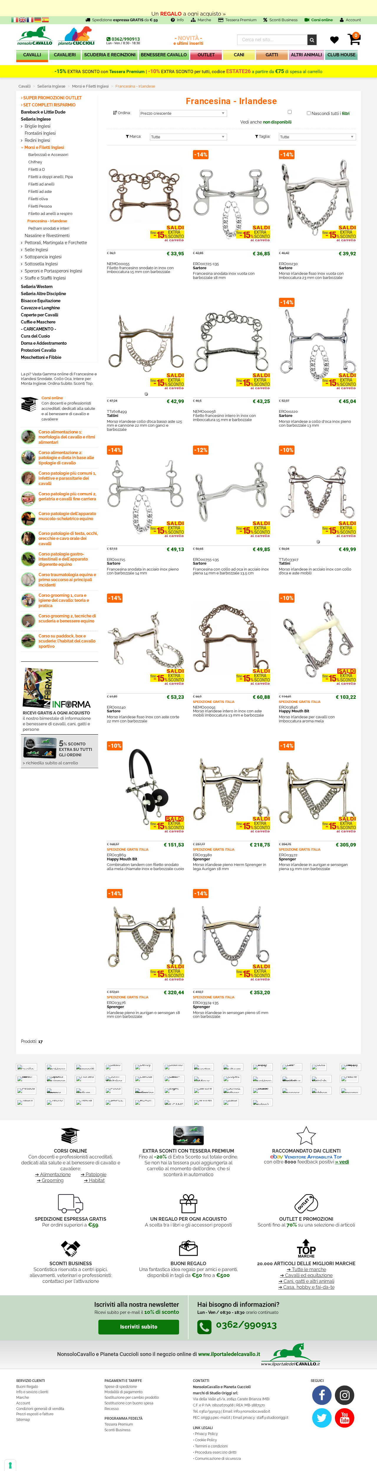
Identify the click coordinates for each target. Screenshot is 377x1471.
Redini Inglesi (37, 140)
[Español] (45, 19)
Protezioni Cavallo (38, 350)
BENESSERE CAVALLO (164, 54)
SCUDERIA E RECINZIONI (109, 54)
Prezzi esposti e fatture (34, 1414)
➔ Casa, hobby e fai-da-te (306, 1287)
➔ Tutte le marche (306, 1269)
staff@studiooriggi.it (272, 1418)
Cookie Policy (206, 1440)
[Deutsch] (38, 19)
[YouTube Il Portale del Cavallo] (344, 1417)
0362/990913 (126, 39)
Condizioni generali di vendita (40, 1409)
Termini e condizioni (211, 1446)
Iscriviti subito (139, 1327)
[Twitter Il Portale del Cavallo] (322, 1417)
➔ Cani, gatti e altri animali (306, 1281)
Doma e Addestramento (44, 343)
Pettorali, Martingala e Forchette (55, 242)
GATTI (272, 54)
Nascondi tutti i (331, 113)
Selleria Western (36, 286)
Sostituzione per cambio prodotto (132, 1398)
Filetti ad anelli (40, 184)
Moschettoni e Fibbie (41, 357)
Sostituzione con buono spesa (129, 1403)
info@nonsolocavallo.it (252, 1411)
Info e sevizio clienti (32, 1392)
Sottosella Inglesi (41, 264)
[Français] (30, 19)
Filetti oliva (37, 199)
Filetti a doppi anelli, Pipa (50, 177)
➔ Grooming (50, 1180)
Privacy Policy (206, 1434)
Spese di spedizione (121, 1387)
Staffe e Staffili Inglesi (45, 278)
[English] (23, 19)
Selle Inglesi (36, 249)
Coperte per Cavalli (39, 314)
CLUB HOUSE (341, 54)
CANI (239, 54)
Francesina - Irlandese (47, 221)
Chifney (34, 162)
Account (23, 1403)
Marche (204, 20)
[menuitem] (32, 56)
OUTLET (206, 54)
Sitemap (23, 1420)
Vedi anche (266, 122)
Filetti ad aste (39, 191)
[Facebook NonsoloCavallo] (322, 1395)
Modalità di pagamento (124, 1392)
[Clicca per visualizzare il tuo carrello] (354, 42)
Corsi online (321, 20)
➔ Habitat (94, 1180)
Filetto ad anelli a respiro (49, 213)
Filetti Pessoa (39, 206)
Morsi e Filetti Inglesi (44, 147)
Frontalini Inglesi (40, 133)
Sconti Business (283, 20)
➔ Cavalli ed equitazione (306, 1275)
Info (180, 20)
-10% (154, 71)
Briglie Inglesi (37, 126)
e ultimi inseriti (188, 41)
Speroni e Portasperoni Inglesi (53, 271)
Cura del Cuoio (35, 335)
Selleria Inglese (36, 118)
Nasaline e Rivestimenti (47, 235)
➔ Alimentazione (53, 1174)
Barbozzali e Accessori (47, 154)
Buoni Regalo (27, 1387)
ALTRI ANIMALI (306, 54)
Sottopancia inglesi (43, 256)
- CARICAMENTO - (38, 328)
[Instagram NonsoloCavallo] (344, 1395)
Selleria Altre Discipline (43, 293)
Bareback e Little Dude (43, 111)
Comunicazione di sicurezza (218, 1459)
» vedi (342, 1162)
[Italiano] (15, 19)
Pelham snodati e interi (48, 228)
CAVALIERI (65, 54)
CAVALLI (32, 54)
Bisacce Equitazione (40, 300)
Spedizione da (125, 20)
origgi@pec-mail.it (215, 1418)
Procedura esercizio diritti (216, 1452)
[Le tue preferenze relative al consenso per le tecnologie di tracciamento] (10, 1465)
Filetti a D (36, 169)
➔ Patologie (93, 1174)
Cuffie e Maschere (38, 321)
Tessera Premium (241, 20)
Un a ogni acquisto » (188, 8)
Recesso (112, 1409)
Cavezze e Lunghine (40, 307)
